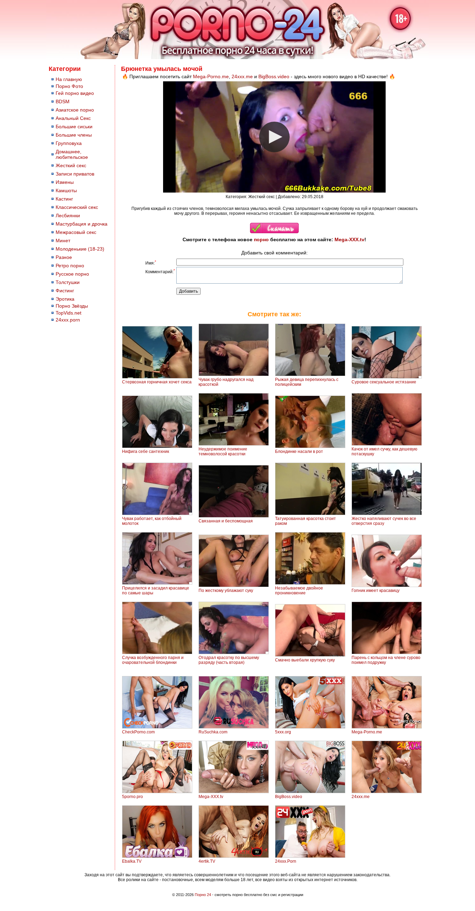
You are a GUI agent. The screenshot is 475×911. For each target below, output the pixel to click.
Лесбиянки (68, 215)
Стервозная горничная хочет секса (157, 382)
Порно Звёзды (72, 306)
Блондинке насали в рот (299, 451)
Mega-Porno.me (211, 76)
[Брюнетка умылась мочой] (274, 231)
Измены (65, 182)
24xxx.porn (68, 320)
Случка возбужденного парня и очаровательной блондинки (153, 660)
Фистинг (65, 290)
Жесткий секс (71, 165)
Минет (63, 240)
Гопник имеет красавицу (376, 590)
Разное (64, 257)
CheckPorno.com (138, 732)
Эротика (65, 299)
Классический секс (77, 207)
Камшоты (66, 190)
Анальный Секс (73, 118)
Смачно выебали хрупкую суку (305, 660)
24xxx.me (242, 76)
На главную (69, 79)
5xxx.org (283, 732)
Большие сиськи (74, 126)
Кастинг (64, 199)
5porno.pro (132, 796)
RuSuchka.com (213, 732)
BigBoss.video (273, 76)
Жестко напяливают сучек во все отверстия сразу (384, 521)
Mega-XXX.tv (349, 239)
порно (261, 239)
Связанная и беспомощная (226, 521)
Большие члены (74, 135)
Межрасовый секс (76, 232)
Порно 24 (203, 895)
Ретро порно (70, 265)
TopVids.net (68, 313)
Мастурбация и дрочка (81, 224)
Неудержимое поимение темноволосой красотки (223, 451)
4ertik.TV (207, 861)
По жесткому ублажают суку (226, 590)
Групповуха (69, 143)
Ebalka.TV (132, 861)
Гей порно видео (75, 93)
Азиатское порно (75, 110)
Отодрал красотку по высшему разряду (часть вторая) (229, 660)
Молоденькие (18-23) (80, 249)
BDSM (63, 101)
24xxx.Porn (285, 861)
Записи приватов (75, 174)
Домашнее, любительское (72, 154)
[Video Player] (274, 137)
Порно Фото (69, 86)
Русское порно (72, 274)
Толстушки (68, 282)
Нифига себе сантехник (145, 451)
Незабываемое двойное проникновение (299, 590)
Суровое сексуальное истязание (384, 382)
